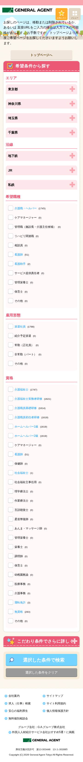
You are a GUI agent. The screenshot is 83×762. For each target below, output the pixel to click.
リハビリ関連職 (27, 236)
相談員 (21, 245)
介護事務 (22, 593)
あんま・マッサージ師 (31, 528)
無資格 (19, 611)
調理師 (21, 556)
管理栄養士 (24, 282)
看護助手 (20, 263)
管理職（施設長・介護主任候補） (38, 226)
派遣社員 (20, 326)
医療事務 (22, 584)
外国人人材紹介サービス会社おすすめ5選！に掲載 (42, 732)
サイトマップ (55, 695)
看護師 (19, 254)
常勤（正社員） (27, 345)
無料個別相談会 (18, 718)
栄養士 (21, 547)
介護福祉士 (21, 389)
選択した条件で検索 (44, 659)
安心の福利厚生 (18, 710)
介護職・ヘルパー (26, 208)
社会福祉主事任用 (28, 482)
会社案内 (14, 695)
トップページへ (41, 55)
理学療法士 (24, 491)
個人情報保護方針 (58, 710)
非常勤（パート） (28, 354)
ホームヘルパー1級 (26, 426)
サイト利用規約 (56, 703)
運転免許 (20, 602)
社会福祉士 (21, 473)
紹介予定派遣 (25, 335)
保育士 (21, 291)
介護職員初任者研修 (27, 417)
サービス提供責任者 (29, 273)
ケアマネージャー (28, 217)
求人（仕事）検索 (20, 703)
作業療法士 (24, 500)
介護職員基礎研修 (26, 408)
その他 (21, 301)
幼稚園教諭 (24, 574)
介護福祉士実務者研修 (28, 398)
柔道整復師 (24, 519)
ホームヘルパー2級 (26, 435)
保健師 (21, 463)
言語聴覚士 (24, 510)
